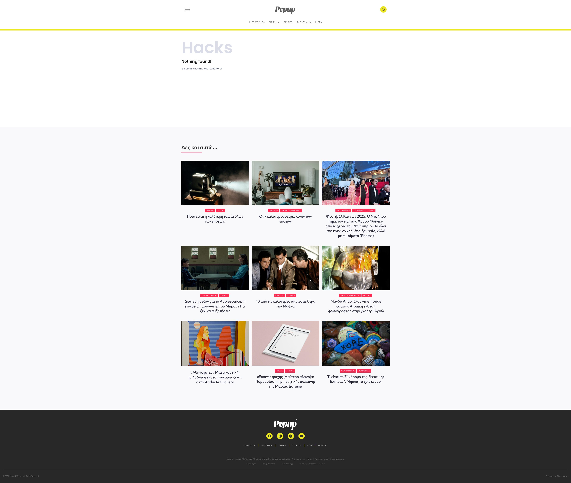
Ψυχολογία (364, 371)
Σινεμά (210, 210)
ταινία (220, 210)
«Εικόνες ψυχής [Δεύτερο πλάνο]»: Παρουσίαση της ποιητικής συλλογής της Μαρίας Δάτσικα (285, 381)
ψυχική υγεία (347, 371)
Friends (274, 210)
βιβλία (279, 371)
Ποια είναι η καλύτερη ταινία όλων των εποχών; (215, 219)
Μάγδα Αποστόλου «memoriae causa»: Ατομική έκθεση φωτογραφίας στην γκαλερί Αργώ (356, 306)
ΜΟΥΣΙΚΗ (266, 445)
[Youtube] (301, 436)
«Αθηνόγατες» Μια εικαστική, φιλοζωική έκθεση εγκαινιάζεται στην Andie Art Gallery (215, 377)
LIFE (309, 445)
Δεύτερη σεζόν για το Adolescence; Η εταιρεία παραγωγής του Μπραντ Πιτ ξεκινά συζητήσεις (215, 306)
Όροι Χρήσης (287, 463)
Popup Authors (268, 463)
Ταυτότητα (251, 463)
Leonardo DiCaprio (363, 210)
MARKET (323, 445)
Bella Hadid (343, 210)
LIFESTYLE (249, 445)
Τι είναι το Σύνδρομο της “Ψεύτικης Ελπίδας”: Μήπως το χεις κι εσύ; (355, 379)
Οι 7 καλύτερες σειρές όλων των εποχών (285, 219)
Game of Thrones (291, 210)
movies (291, 295)
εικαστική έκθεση (350, 295)
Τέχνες (367, 295)
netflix (224, 295)
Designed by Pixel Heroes (557, 476)
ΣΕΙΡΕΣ (282, 445)
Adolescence (209, 295)
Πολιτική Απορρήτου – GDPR (312, 463)
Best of (279, 295)
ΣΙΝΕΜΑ (296, 445)
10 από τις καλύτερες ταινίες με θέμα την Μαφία (285, 304)
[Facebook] (269, 436)
